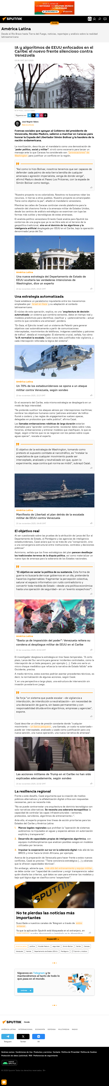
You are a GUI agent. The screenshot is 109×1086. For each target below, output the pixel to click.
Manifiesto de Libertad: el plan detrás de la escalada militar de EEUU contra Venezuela (50, 516)
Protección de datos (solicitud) (14, 1055)
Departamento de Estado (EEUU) (46, 951)
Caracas (87, 946)
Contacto (56, 1052)
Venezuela (19, 951)
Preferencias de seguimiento (45, 1055)
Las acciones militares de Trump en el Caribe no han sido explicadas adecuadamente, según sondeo (53, 776)
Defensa (52, 1029)
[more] (91, 187)
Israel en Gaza (40, 304)
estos (79, 923)
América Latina (24, 272)
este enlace (23, 933)
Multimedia (63, 1029)
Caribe (78, 946)
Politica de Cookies (89, 1052)
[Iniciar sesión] (94, 18)
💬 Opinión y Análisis (79, 951)
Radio (75, 1029)
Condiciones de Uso (24, 1052)
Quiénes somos (7, 1052)
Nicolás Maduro (43, 946)
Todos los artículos (28, 125)
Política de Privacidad (70, 1052)
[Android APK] (9, 1063)
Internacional (25, 1029)
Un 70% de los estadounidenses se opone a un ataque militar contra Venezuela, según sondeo (51, 388)
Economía (40, 1029)
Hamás (28, 951)
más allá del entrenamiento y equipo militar (68, 868)
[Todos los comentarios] (4, 1082)
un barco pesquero (41, 726)
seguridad (56, 946)
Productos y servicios (43, 1052)
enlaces (21, 926)
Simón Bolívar (68, 946)
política (32, 946)
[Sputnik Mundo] (13, 21)
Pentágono (65, 951)
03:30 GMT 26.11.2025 (24, 60)
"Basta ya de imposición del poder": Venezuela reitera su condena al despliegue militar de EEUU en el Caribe (53, 642)
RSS (30, 1055)
